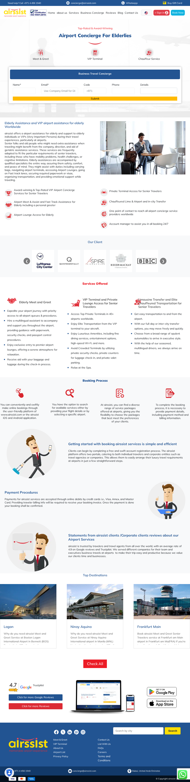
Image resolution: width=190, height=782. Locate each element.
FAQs (101, 747)
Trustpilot (38, 685)
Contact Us (131, 12)
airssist (9, 133)
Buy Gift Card (175, 2)
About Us (58, 747)
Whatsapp (132, 2)
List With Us (104, 743)
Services (74, 12)
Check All (95, 663)
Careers (102, 752)
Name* (17, 84)
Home (51, 12)
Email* (45, 84)
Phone (115, 84)
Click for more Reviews (35, 706)
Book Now (178, 12)
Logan (9, 627)
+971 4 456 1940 (22, 771)
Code (87, 84)
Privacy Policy (60, 756)
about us (62, 12)
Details (144, 84)
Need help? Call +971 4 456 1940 (24, 3)
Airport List (59, 752)
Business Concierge (92, 12)
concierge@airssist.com (83, 2)
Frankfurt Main (149, 627)
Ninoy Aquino (81, 627)
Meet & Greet (60, 739)
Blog (120, 12)
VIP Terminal (60, 743)
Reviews (111, 12)
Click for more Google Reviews (35, 697)
